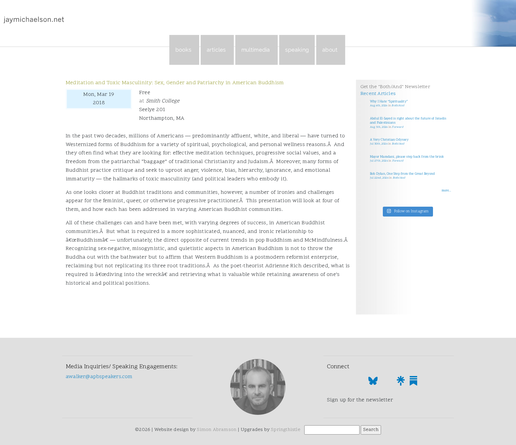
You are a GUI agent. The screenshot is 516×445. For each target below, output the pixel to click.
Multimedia (255, 50)
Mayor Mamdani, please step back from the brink (407, 157)
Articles (216, 50)
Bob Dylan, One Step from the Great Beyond (402, 174)
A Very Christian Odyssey (389, 140)
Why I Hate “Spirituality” (389, 101)
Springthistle (285, 429)
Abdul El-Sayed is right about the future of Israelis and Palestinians (408, 120)
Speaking (297, 50)
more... (446, 190)
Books (183, 50)
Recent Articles (378, 93)
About (329, 50)
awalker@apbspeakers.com (99, 376)
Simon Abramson (216, 429)
